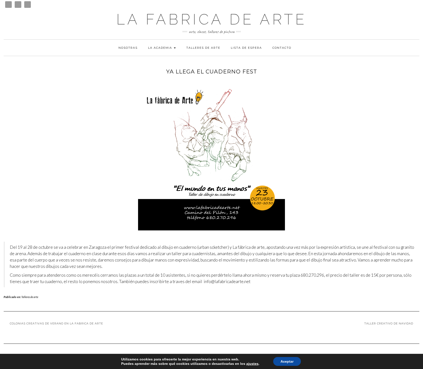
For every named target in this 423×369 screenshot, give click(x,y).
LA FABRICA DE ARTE (211, 19)
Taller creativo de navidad (388, 323)
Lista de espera (246, 47)
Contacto (281, 47)
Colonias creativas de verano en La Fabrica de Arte (56, 323)
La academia (160, 47)
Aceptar (287, 361)
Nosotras (128, 47)
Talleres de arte (203, 47)
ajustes (252, 364)
